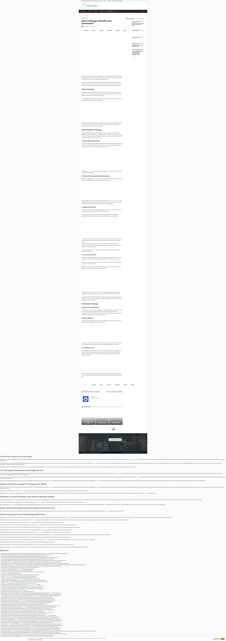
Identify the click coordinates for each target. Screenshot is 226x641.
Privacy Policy (136, 452)
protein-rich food (89, 171)
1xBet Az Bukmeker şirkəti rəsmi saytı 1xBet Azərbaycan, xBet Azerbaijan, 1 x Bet (137, 53)
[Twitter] (140, 1)
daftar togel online (36, 595)
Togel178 (49, 554)
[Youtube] (143, 1)
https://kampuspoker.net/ (33, 585)
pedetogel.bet (5, 583)
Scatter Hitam (94, 463)
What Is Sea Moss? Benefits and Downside (91, 391)
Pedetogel (45, 553)
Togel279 (14, 564)
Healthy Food (87, 15)
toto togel (31, 522)
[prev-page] (82, 427)
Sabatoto (48, 559)
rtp (27, 466)
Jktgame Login (8, 623)
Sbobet (51, 629)
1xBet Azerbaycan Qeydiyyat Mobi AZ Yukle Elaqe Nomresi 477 (138, 49)
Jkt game (29, 625)
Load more (134, 57)
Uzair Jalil (86, 26)
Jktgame (37, 544)
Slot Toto (138, 476)
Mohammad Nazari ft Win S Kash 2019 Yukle (138, 46)
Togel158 (89, 499)
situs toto (46, 539)
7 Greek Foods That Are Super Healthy (114, 391)
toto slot (37, 524)
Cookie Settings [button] (216, 638)
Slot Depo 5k (21, 490)
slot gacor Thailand (144, 493)
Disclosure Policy (127, 452)
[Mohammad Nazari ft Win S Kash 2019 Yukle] (128, 45)
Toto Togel (44, 529)
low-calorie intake (99, 137)
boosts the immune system (114, 200)
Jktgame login (33, 628)
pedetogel (21, 594)
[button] (143, 11)
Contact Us (142, 452)
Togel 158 (14, 630)
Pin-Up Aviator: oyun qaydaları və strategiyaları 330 (88, 419)
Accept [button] (222, 638)
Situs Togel (119, 473)
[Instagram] (138, 1)
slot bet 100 (68, 517)
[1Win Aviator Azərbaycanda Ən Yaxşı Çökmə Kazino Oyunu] (88, 417)
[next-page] (84, 427)
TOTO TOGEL (40, 532)
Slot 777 (51, 487)
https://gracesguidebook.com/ (31, 584)
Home (83, 15)
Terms (132, 452)
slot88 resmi (23, 542)
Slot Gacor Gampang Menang (134, 459)
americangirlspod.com (8, 577)
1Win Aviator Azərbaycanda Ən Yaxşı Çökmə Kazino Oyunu (88, 422)
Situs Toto (107, 510)
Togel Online (46, 527)
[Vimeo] (142, 1)
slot (26, 588)
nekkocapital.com (19, 578)
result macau (39, 502)
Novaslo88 (20, 590)
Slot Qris (33, 519)
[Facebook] (137, 1)
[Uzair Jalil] (82, 26)
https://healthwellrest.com (95, 398)
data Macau (97, 480)
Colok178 (13, 616)
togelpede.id (51, 592)
